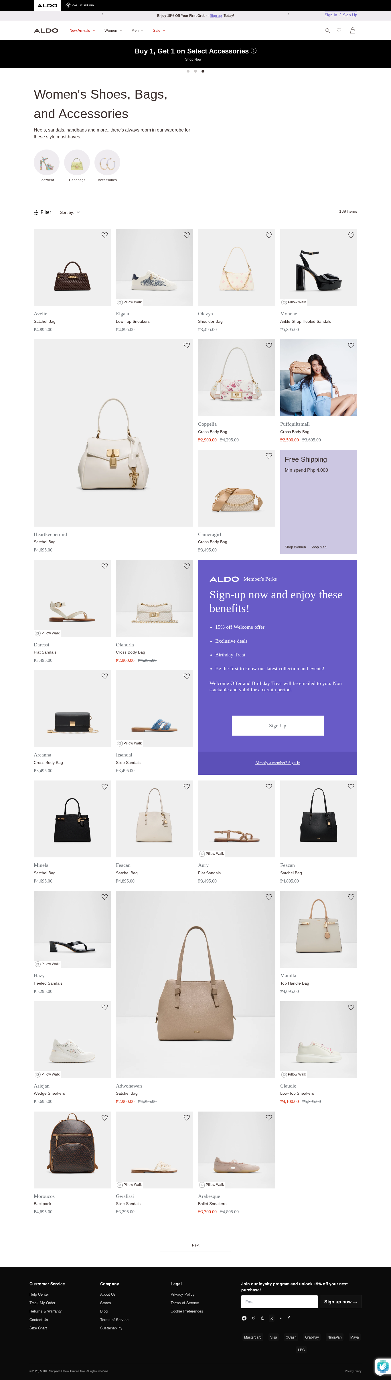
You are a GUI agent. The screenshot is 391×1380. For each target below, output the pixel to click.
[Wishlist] (340, 30)
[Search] (327, 30)
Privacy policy (353, 1371)
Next (195, 1245)
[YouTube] (281, 1318)
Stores (105, 1302)
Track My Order (42, 1302)
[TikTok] (262, 1318)
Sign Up (350, 15)
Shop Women (295, 547)
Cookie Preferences (187, 1311)
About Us (108, 1294)
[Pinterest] (290, 1318)
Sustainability (111, 1328)
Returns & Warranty (45, 1311)
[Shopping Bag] (353, 30)
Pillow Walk (133, 302)
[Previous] (102, 14)
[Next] (288, 14)
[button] (74, 213)
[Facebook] (244, 1318)
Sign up (216, 16)
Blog (104, 1311)
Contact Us (38, 1319)
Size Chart (38, 1328)
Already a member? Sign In (277, 763)
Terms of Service (114, 1319)
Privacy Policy (183, 1294)
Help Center (39, 1294)
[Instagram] (253, 1318)
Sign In (331, 15)
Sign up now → (340, 1301)
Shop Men (319, 547)
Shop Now (193, 59)
